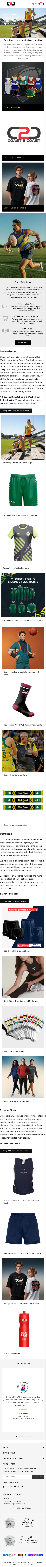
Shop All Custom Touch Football (16, 411)
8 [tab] (30, 1436)
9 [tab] (32, 1436)
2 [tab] (16, 1436)
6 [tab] (25, 1436)
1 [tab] (14, 1436)
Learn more (23, 343)
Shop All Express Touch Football (16, 1151)
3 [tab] (19, 1436)
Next (42, 1400)
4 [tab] (21, 1436)
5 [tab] (23, 1436)
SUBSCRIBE (38, 1477)
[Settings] (42, 4)
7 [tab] (27, 1436)
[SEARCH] (33, 4)
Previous (4, 1400)
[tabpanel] (23, 1400)
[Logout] (36, 4)
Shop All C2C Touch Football (14, 901)
